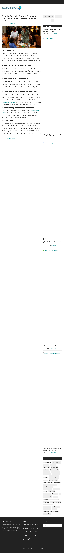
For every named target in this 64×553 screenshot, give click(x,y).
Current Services (56, 469)
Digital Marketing (47, 474)
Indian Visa (54, 477)
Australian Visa (46, 464)
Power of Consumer (57, 482)
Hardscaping (46, 477)
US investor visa (58, 502)
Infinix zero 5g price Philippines (52, 346)
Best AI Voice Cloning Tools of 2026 (30, 531)
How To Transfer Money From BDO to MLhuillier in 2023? (52, 449)
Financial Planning (56, 474)
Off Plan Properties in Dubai (48, 482)
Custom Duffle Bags (47, 471)
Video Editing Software (56, 506)
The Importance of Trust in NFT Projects (30, 528)
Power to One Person (47, 484)
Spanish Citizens (47, 493)
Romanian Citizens (47, 489)
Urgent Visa (57, 499)
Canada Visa (54, 467)
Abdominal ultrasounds (47, 462)
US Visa (45, 504)
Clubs (51, 469)
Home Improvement (11, 138)
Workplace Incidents (47, 513)
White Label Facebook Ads (54, 511)
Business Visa (46, 467)
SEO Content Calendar (56, 489)
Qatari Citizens (54, 484)
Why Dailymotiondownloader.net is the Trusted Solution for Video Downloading (52, 241)
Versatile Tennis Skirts (47, 506)
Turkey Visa (48, 497)
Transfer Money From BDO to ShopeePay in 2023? (52, 30)
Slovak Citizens (52, 491)
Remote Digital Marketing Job (48, 486)
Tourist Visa (55, 493)
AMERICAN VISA (56, 462)
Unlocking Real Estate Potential (48, 499)
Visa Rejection (54, 509)
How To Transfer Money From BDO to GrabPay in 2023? (52, 134)
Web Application (46, 511)
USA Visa (46, 502)
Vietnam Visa (47, 509)
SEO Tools (45, 491)
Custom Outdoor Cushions (55, 471)
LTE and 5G (45, 480)
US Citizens (52, 502)
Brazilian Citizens (53, 464)
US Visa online (50, 504)
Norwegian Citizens (53, 480)
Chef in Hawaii (46, 469)
